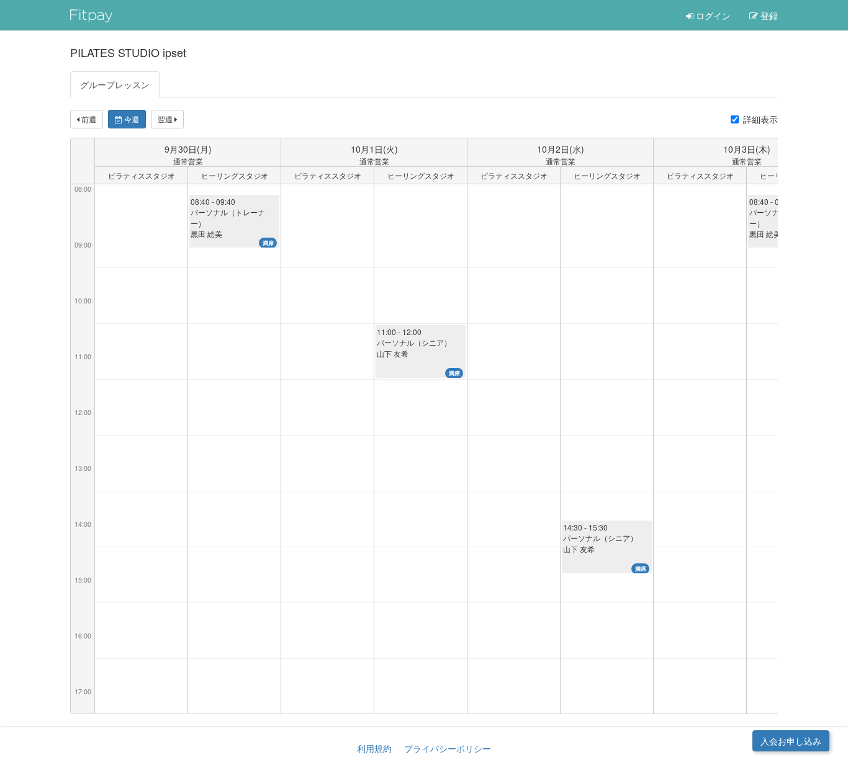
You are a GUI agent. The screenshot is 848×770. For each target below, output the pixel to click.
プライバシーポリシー (447, 748)
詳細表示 (760, 119)
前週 (87, 119)
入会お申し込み (790, 741)
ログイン (712, 15)
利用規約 (374, 748)
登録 (768, 15)
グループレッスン (115, 84)
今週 (130, 119)
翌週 (166, 119)
